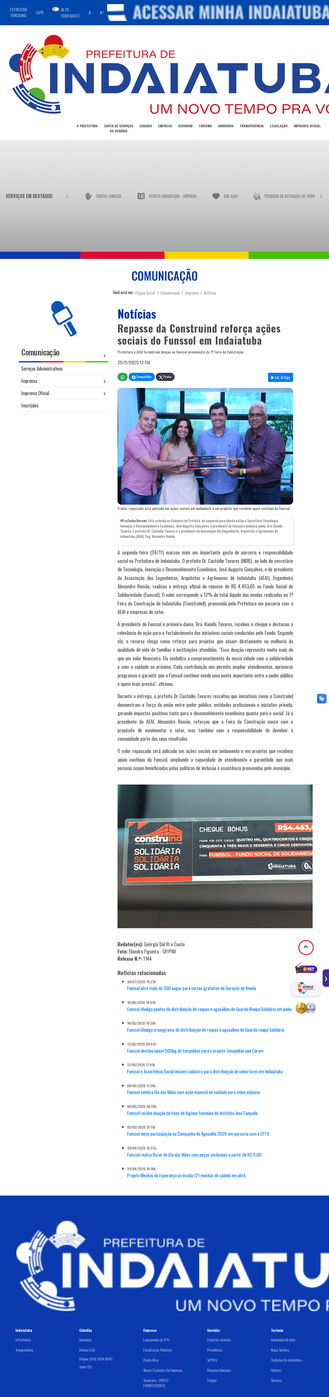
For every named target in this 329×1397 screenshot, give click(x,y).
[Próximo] (321, 196)
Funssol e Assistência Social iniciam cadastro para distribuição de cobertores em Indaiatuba (205, 1071)
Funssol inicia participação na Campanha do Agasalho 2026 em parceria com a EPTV (198, 1133)
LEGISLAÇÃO (279, 125)
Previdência (214, 1349)
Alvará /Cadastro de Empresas (162, 1370)
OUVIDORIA (226, 125)
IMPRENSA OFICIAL (307, 125)
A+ (102, 12)
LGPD (40, 12)
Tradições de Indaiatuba (286, 1360)
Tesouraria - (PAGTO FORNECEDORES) (155, 1383)
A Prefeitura (23, 1339)
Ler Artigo (282, 377)
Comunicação (170, 293)
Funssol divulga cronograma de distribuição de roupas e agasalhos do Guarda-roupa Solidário (205, 1029)
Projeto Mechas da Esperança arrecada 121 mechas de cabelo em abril (186, 1175)
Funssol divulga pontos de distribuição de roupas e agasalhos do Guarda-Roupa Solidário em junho (209, 1008)
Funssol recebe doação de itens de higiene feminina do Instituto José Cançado (192, 1112)
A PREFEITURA (87, 125)
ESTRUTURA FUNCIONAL (18, 12)
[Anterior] (67, 196)
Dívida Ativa (151, 1360)
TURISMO (205, 125)
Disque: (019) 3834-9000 (95, 1358)
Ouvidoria (85, 1339)
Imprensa (192, 293)
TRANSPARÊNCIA (252, 125)
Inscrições (29, 405)
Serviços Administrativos (41, 368)
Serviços (276, 1380)
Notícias (210, 293)
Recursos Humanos (219, 1370)
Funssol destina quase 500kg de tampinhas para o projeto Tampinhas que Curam (195, 1050)
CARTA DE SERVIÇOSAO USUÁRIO (118, 128)
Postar (167, 376)
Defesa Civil (87, 1349)
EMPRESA (165, 125)
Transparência (24, 1349)
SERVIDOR (185, 125)
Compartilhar (144, 376)
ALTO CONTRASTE (70, 12)
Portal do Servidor (219, 1339)
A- (90, 12)
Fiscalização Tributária (157, 1349)
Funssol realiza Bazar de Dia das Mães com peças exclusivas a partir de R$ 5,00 (194, 1154)
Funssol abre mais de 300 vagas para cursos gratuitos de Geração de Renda (191, 988)
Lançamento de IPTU (156, 1339)
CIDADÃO (145, 125)
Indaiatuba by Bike (283, 1339)
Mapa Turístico (280, 1349)
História (276, 1370)
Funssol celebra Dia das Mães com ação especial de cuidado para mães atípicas (193, 1091)
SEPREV (212, 1360)
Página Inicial (145, 293)
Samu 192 (85, 1366)
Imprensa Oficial (35, 393)
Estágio (212, 1380)
